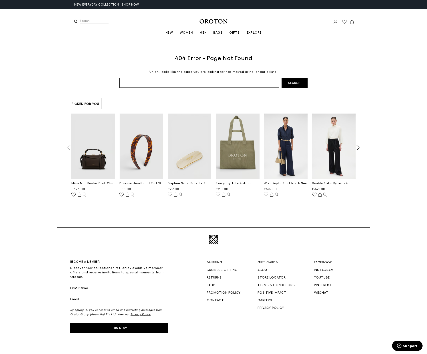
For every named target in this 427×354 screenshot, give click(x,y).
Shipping (214, 262)
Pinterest (323, 285)
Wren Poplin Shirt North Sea (285, 183)
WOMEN (186, 32)
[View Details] (84, 195)
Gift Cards (268, 262)
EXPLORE (254, 32)
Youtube (322, 277)
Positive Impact (272, 292)
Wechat (321, 292)
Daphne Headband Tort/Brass (141, 183)
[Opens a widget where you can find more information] (407, 346)
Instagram (324, 269)
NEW (169, 32)
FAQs (211, 285)
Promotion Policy (224, 292)
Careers (265, 300)
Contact (215, 300)
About (264, 269)
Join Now (119, 328)
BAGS (218, 32)
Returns (214, 277)
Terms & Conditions (276, 285)
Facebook (323, 262)
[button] (75, 22)
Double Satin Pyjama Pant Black (334, 183)
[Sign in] (335, 22)
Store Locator (272, 277)
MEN (203, 32)
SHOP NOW (108, 4)
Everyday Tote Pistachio (235, 183)
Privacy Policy (271, 307)
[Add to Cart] (79, 195)
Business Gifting (222, 269)
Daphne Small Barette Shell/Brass (189, 183)
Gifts (234, 32)
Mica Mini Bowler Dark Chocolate (93, 183)
